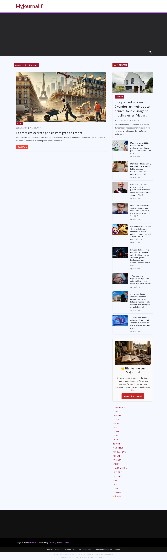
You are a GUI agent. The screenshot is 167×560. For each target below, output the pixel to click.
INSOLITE (116, 456)
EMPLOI (115, 436)
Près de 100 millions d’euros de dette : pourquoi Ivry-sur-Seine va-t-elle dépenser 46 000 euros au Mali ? (140, 189)
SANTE (115, 480)
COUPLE (115, 432)
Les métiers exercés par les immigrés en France (49, 133)
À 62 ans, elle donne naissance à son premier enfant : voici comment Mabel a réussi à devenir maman (140, 322)
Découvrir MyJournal (133, 396)
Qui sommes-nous (53, 549)
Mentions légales (85, 549)
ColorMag (52, 542)
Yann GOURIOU (35, 128)
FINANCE (116, 440)
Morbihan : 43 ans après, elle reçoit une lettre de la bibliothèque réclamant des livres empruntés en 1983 (140, 169)
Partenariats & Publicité (103, 549)
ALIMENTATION (118, 407)
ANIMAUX (116, 411)
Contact (118, 549)
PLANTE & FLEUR (119, 468)
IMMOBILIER (119, 97)
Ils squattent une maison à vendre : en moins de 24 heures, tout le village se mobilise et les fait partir (132, 108)
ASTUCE (115, 419)
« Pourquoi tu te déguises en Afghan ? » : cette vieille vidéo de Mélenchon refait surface (140, 280)
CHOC (114, 427)
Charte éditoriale (69, 549)
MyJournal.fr (30, 6)
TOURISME (116, 492)
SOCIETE (19, 123)
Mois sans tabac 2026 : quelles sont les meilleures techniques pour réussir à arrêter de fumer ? (140, 148)
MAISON (115, 464)
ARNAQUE (116, 415)
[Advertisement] (83, 31)
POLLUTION (117, 476)
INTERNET (116, 460)
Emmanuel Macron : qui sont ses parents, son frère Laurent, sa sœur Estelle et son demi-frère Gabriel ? (140, 210)
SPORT (115, 488)
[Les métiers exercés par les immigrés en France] (61, 97)
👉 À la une (116, 496)
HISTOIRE (116, 444)
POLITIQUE (117, 472)
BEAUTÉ (115, 423)
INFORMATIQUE (119, 452)
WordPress (64, 542)
